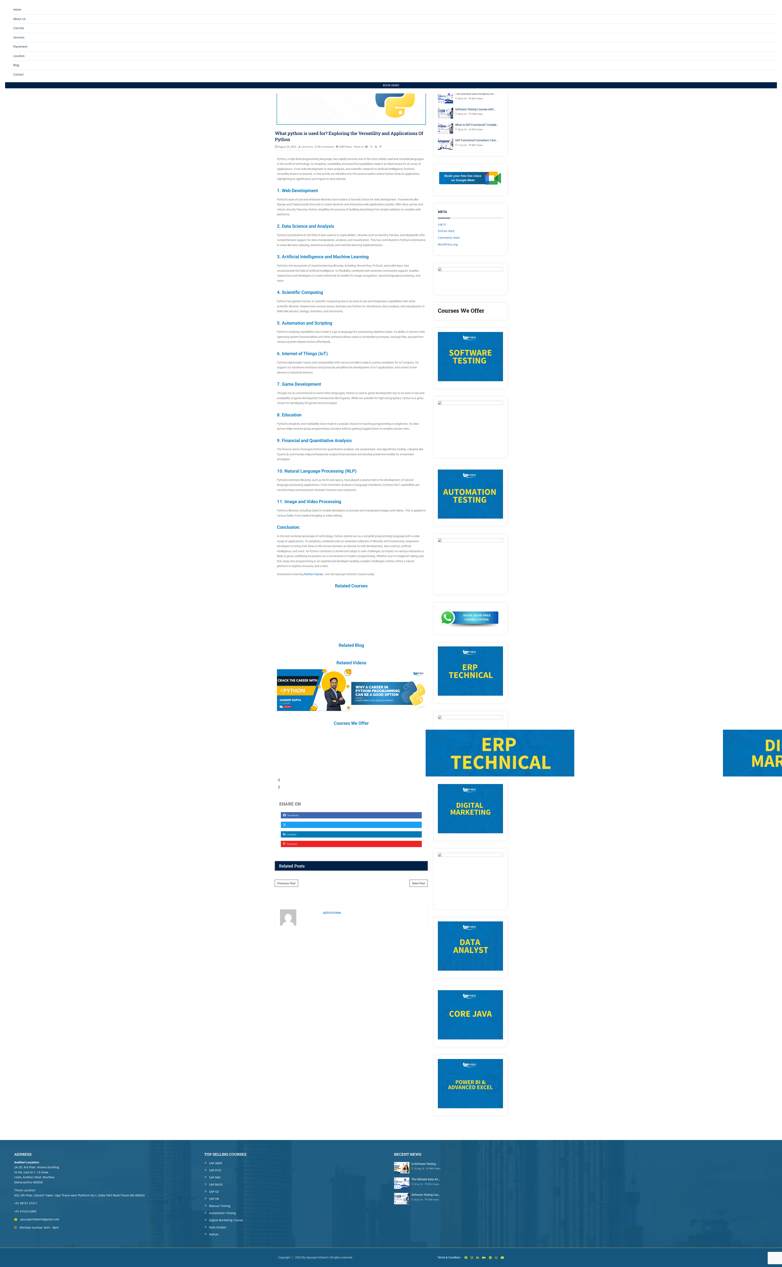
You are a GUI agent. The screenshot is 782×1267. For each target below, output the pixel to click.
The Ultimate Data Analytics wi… (475, 93)
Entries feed (446, 231)
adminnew (307, 146)
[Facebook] (466, 1257)
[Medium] (484, 1257)
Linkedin (292, 834)
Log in (442, 224)
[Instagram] (472, 1257)
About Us (19, 19)
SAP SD (214, 1192)
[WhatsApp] (496, 1257)
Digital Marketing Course (226, 1220)
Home (17, 9)
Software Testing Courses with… (475, 109)
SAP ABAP (215, 1163)
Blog (16, 65)
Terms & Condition (448, 1257)
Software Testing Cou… (425, 1194)
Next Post (418, 883)
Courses (18, 28)
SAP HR (214, 1199)
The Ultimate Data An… (425, 1179)
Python (214, 1234)
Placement (20, 46)
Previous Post (286, 883)
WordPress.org (448, 244)
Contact (18, 74)
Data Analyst (217, 1227)
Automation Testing (222, 1213)
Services (18, 37)
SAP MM (214, 1177)
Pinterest (291, 844)
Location (19, 56)
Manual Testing (219, 1206)
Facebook (292, 815)
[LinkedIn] (477, 1257)
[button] (281, 690)
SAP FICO (215, 1170)
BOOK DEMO (391, 85)
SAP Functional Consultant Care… (476, 140)
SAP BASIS (216, 1184)
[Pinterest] (490, 1257)
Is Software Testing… (424, 1163)
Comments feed (448, 238)
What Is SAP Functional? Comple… (476, 124)
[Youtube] (502, 1257)
